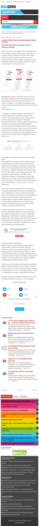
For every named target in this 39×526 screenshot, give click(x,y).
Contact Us (9, 2)
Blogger (22, 522)
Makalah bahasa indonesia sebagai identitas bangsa (18, 467)
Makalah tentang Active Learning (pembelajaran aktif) (19, 470)
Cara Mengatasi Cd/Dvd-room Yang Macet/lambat (17, 443)
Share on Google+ (9, 294)
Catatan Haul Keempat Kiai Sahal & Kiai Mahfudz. (18, 506)
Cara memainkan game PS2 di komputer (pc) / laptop (19, 483)
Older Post (34, 390)
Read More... (27, 330)
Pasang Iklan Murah (18, 2)
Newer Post (5, 390)
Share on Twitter (9, 289)
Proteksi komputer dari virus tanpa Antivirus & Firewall (19, 480)
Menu (5, 17)
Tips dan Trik (19, 37)
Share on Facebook (26, 289)
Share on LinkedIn (25, 294)
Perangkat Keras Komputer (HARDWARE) (15, 410)
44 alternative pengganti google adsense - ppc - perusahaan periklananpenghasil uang (21, 322)
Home (19, 390)
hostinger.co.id (19, 279)
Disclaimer (27, 2)
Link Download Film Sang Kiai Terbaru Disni (16, 401)
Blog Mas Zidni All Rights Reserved (23, 520)
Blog (14, 37)
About (3, 2)
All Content (10, 37)
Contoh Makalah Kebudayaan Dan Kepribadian (17, 465)
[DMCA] (19, 454)
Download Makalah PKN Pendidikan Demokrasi (17, 434)
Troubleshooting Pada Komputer (12, 419)
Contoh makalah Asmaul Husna (12, 504)
